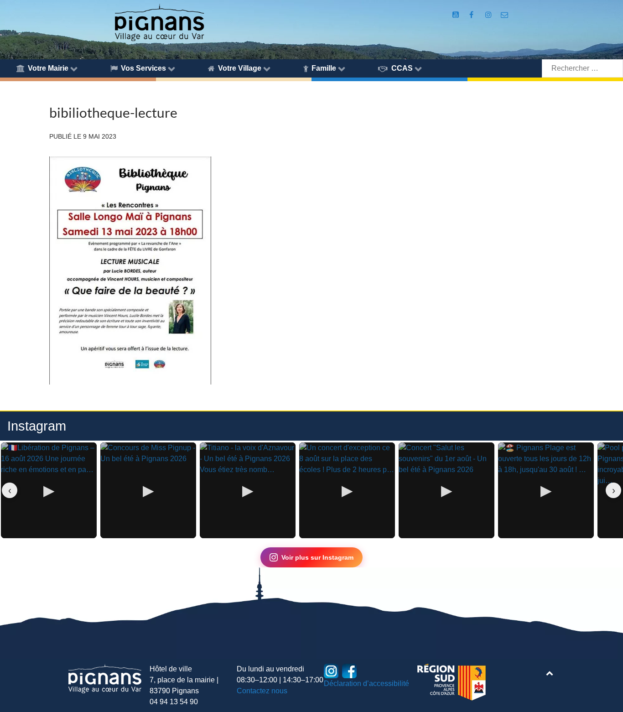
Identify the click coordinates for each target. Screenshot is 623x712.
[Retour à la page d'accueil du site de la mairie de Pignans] (159, 22)
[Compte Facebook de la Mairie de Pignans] (472, 15)
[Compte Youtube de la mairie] (457, 15)
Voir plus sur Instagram (317, 557)
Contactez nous (262, 691)
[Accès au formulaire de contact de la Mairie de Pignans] (504, 15)
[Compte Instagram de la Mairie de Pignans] (489, 15)
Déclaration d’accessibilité (366, 683)
